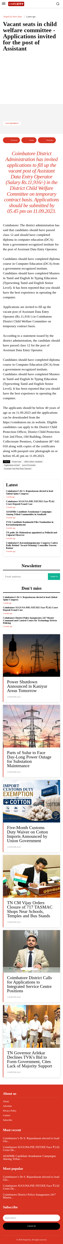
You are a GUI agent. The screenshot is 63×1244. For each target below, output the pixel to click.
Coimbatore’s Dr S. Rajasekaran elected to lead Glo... (31, 1140)
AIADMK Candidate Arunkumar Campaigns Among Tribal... (29, 1157)
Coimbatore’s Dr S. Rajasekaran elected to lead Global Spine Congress (30, 598)
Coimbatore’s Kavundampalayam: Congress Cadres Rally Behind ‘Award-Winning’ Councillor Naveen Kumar (32, 545)
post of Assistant (28, 465)
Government (12, 123)
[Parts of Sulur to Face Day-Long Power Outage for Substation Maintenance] (31, 726)
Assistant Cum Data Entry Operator (17, 469)
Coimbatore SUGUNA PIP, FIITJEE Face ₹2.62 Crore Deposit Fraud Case (30, 502)
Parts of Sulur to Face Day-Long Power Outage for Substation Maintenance (29, 759)
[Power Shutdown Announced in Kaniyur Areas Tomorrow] (31, 655)
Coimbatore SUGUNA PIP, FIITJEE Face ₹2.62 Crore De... (31, 1148)
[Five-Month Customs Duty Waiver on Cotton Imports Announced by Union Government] (31, 801)
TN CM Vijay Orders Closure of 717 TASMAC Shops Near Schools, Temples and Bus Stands (29, 909)
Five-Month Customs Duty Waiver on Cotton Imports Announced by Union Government (27, 834)
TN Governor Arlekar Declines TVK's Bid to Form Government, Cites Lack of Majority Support (29, 1059)
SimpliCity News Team (12, 17)
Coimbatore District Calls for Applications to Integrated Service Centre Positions (29, 984)
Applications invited (11, 465)
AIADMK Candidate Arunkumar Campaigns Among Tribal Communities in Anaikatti (29, 513)
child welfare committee (33, 462)
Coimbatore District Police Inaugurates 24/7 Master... (29, 1196)
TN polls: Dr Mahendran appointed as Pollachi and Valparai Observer (31, 533)
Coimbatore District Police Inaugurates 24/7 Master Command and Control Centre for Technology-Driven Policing (30, 620)
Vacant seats (16, 462)
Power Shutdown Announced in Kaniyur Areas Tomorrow (27, 686)
